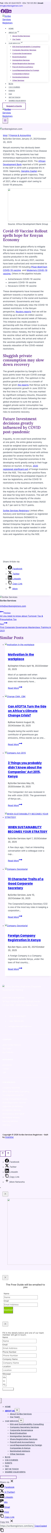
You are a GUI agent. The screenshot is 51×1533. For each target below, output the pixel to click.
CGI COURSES (14, 87)
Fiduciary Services (10, 1121)
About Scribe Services (21, 36)
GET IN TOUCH (14, 97)
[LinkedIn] (7, 1172)
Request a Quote (14, 106)
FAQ (10, 94)
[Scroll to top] (2, 1154)
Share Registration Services (23, 63)
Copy (41, 1526)
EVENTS (12, 90)
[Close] (5, 1194)
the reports (23, 385)
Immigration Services (21, 60)
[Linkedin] (10, 12)
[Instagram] (7, 12)
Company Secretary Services (24, 50)
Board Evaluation (19, 57)
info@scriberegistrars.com (11, 6)
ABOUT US (10, 1411)
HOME (11, 28)
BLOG (11, 84)
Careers (5, 1068)
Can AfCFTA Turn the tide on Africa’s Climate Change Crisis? (27, 710)
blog (5, 135)
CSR (4, 1072)
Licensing (6, 1125)
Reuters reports (23, 311)
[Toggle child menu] (17, 1410)
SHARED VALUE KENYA (17, 100)
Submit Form (8, 1389)
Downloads (7, 1065)
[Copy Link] (7, 1177)
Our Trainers (7, 1052)
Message (6, 1374)
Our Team (16, 39)
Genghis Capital (29, 171)
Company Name (10, 1359)
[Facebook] (3, 12)
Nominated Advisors (20, 77)
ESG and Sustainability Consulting (26, 46)
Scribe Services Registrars (16, 510)
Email (6, 1301)
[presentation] (28, 644)
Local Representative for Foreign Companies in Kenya (25, 72)
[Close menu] (1, 1400)
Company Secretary (11, 1088)
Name (6, 1293)
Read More (15, 688)
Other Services (18, 80)
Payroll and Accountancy (22, 67)
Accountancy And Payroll (13, 1114)
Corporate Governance (22, 53)
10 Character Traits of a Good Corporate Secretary (25, 883)
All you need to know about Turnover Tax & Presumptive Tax (21, 616)
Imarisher (9, 1137)
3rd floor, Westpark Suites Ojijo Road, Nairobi (21, 1001)
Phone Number (9, 1352)
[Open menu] (5, 120)
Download (8, 1310)
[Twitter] (7, 1167)
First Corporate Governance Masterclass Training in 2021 (25, 627)
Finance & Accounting (20, 135)
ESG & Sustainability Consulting (15, 1091)
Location (6, 1366)
